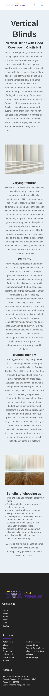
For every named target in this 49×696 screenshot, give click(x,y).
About (5, 613)
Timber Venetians (33, 642)
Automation (8, 642)
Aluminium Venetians (35, 651)
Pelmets (29, 654)
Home (5, 610)
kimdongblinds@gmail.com (19, 685)
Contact (6, 626)
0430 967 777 (14, 682)
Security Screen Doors (35, 648)
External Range (32, 657)
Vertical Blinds (32, 645)
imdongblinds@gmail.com (19, 551)
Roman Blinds (9, 657)
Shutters (6, 660)
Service (6, 616)
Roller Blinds (8, 654)
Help (5, 623)
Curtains (6, 648)
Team (5, 619)
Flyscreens (7, 651)
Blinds (5, 645)
